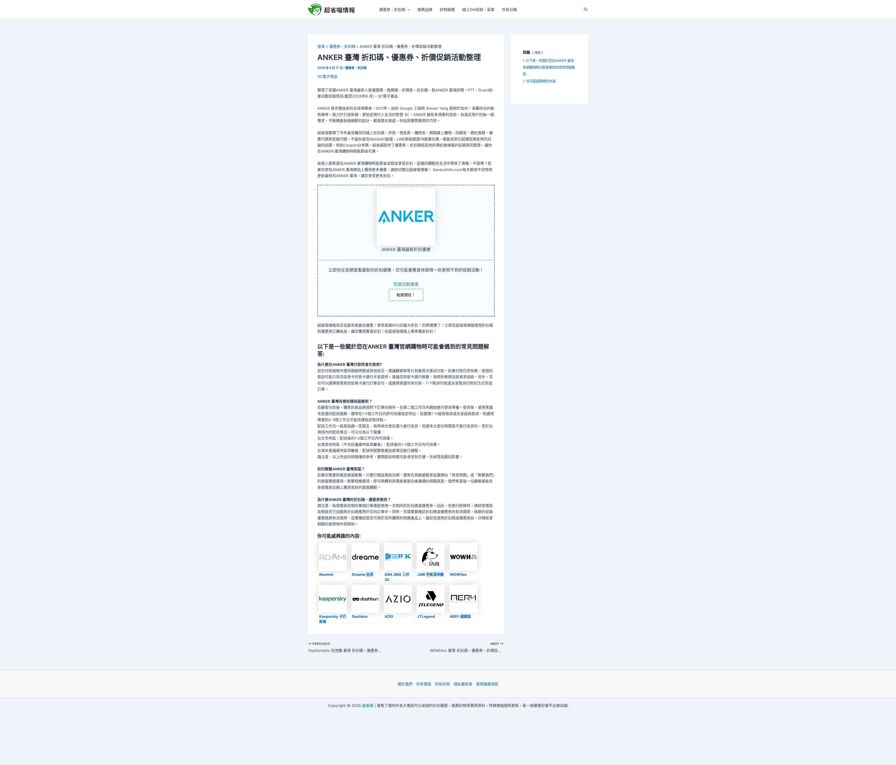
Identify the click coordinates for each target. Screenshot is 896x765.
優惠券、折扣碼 (392, 9)
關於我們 (405, 684)
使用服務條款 (487, 684)
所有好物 (442, 684)
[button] (407, 9)
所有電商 (423, 684)
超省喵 (367, 705)
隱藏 (538, 52)
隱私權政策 (463, 684)
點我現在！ (406, 295)
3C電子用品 (327, 76)
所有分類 (509, 9)
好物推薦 (447, 9)
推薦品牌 (424, 9)
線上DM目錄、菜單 (478, 9)
